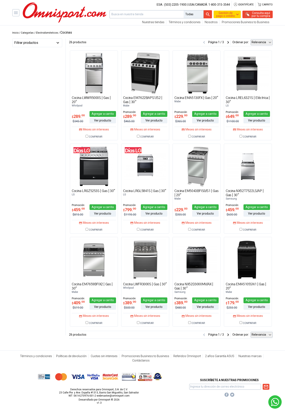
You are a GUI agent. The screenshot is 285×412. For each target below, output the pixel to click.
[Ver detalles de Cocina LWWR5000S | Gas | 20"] (94, 73)
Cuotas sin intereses (104, 356)
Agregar (103, 113)
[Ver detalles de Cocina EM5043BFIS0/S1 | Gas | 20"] (196, 166)
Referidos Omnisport (187, 356)
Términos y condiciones (185, 22)
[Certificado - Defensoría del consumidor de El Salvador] (157, 376)
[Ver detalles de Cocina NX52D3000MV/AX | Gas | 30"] (196, 259)
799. (129, 209)
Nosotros (211, 22)
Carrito (267, 4)
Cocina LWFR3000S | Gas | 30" (145, 284)
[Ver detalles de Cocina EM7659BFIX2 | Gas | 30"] (94, 259)
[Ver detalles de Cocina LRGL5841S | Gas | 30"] (145, 166)
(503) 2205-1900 (175, 4)
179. (232, 302)
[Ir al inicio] (64, 13)
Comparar (95, 136)
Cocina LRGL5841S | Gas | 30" (144, 191)
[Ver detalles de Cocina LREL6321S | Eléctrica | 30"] (248, 73)
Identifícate (246, 4)
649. (232, 116)
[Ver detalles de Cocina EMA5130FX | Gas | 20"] (196, 73)
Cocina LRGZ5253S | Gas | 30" (93, 191)
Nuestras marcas (250, 356)
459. (78, 209)
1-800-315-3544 (219, 4)
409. (78, 302)
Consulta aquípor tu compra (261, 14)
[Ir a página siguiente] (228, 42)
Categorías (27, 32)
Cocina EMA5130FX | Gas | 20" (196, 98)
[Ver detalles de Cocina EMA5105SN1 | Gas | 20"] (248, 259)
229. (180, 116)
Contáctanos (141, 360)
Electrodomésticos (47, 32)
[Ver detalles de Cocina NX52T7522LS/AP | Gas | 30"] (248, 166)
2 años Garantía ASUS (219, 356)
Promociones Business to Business (245, 22)
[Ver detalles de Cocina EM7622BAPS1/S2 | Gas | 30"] (145, 73)
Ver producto (102, 120)
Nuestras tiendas (153, 22)
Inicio (15, 32)
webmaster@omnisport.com (113, 395)
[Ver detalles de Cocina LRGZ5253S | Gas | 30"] (94, 166)
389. (129, 302)
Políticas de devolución (71, 356)
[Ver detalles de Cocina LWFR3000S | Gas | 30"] (145, 259)
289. (78, 116)
